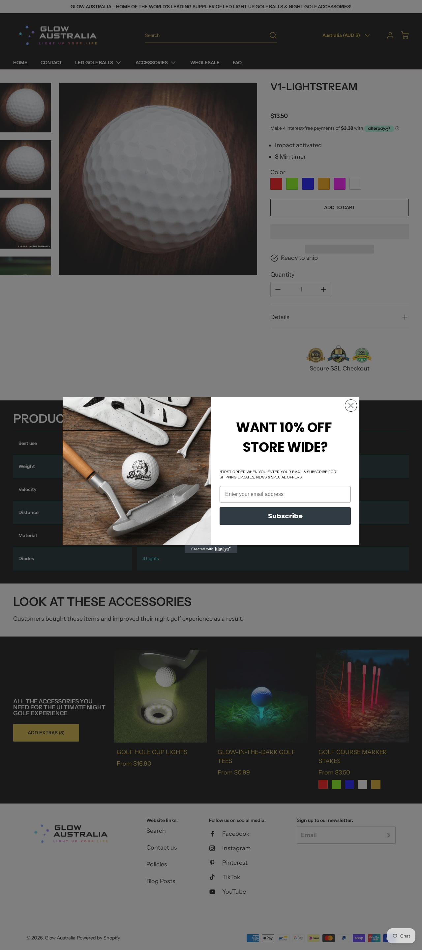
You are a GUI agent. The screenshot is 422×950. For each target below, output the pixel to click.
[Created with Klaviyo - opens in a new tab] (211, 549)
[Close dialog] (351, 405)
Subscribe (285, 516)
